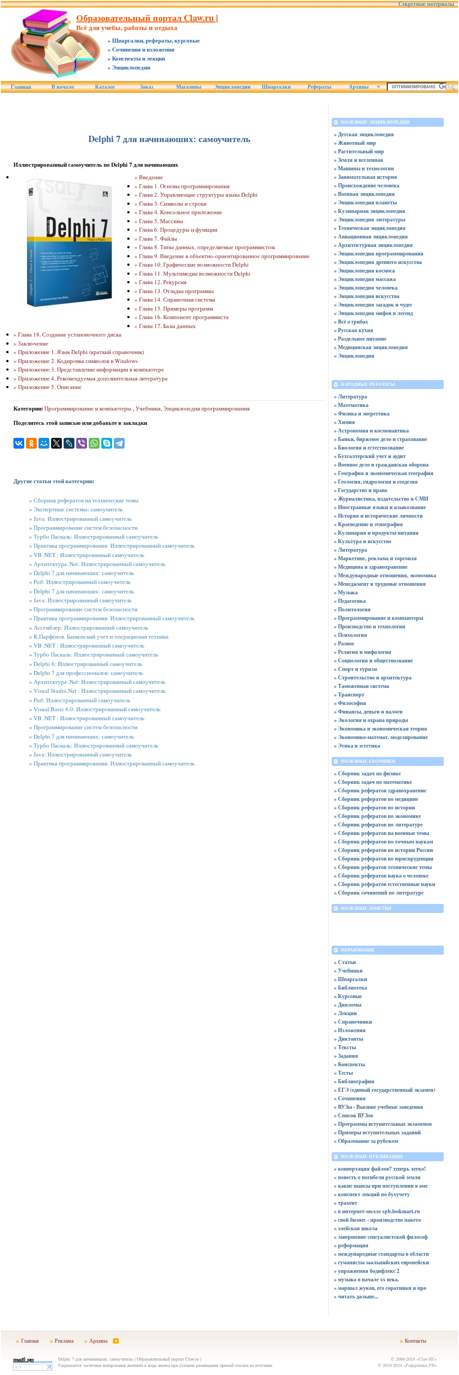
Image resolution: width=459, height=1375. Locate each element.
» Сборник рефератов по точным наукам (383, 841)
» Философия (350, 703)
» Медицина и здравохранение (370, 567)
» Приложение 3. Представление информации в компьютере (88, 369)
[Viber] (81, 443)
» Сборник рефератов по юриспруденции (383, 858)
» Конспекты (349, 1064)
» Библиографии (354, 1081)
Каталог (105, 87)
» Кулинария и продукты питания (376, 532)
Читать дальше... (358, 1296)
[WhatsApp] (94, 443)
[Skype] (106, 443)
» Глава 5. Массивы (158, 221)
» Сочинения (350, 1098)
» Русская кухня (353, 330)
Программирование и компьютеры (88, 408)
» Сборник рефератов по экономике (377, 816)
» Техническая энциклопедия (370, 228)
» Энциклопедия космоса (364, 270)
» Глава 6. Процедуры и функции (175, 229)
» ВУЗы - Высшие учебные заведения (378, 1107)
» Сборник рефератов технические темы (383, 867)
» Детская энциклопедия (364, 134)
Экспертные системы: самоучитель (78, 509)
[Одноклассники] (31, 443)
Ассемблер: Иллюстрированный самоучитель (91, 627)
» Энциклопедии (354, 355)
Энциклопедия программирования (206, 408)
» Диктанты (348, 1038)
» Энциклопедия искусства (366, 296)
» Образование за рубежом (366, 1141)
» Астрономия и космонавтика (371, 430)
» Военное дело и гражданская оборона (381, 464)
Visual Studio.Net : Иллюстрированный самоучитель (99, 691)
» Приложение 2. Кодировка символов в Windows (75, 361)
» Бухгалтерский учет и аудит (370, 456)
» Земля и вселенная (358, 160)
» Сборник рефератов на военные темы (381, 833)
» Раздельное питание (360, 338)
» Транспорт (349, 694)
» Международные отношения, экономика (385, 575)
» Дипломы (347, 1004)
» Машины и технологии (364, 168)
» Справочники (353, 1021)
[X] (56, 443)
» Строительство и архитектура (372, 677)
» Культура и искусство (362, 541)
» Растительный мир (359, 151)
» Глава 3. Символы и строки (170, 203)
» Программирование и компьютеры (378, 618)
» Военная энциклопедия (364, 194)
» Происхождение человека (366, 185)
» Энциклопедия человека (366, 287)
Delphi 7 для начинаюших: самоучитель (84, 573)
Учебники (147, 408)
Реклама (64, 1340)
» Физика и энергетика (362, 413)
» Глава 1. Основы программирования (182, 186)
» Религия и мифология (362, 652)
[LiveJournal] (69, 443)
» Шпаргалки (350, 979)
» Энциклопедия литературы (369, 219)
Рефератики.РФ (420, 1365)
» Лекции (345, 1013)
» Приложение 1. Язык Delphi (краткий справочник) (78, 352)
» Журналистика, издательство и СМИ (381, 498)
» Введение (148, 177)
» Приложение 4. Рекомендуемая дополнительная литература (90, 378)
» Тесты (343, 1073)
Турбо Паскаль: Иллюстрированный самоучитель (96, 536)
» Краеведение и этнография (368, 524)
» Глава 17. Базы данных (165, 326)
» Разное (344, 643)
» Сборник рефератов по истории (374, 807)
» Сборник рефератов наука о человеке (381, 875)
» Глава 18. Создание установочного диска (67, 334)
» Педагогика (350, 601)
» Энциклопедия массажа (365, 279)
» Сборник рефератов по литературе (378, 824)
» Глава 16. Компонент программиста (181, 317)
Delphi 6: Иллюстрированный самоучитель (88, 664)
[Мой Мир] (44, 443)
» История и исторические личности (378, 515)
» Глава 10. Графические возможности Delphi (191, 264)
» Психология (350, 635)
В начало (63, 87)
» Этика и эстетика (357, 745)
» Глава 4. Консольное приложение (178, 212)
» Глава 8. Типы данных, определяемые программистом (204, 247)
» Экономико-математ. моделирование (381, 737)
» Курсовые (348, 996)
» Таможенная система (361, 686)
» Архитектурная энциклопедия (373, 245)
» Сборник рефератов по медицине (376, 799)
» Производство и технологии (369, 626)
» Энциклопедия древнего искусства (378, 262)
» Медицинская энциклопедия (371, 347)
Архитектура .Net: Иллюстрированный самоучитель (99, 564)
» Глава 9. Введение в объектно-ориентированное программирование (222, 256)
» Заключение (30, 343)
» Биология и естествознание (369, 447)
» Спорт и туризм (355, 669)
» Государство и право (360, 490)
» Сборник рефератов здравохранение (380, 790)
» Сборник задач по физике (367, 773)
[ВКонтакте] (18, 443)
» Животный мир (355, 143)
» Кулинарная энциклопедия (369, 211)
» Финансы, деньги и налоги (368, 711)
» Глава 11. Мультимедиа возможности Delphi (192, 273)
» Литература (350, 396)
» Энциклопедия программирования (379, 253)
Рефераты (319, 87)
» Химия (344, 422)
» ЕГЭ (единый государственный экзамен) (384, 1090)
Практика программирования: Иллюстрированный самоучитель (114, 545)
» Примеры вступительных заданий (377, 1132)
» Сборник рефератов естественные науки (384, 884)
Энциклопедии (232, 87)
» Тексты (345, 1047)
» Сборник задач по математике (373, 782)
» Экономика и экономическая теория (380, 728)
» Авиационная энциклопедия (371, 236)
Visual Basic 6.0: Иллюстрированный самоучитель (97, 709)
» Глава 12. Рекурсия (160, 282)
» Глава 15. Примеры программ (173, 308)
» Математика (351, 405)
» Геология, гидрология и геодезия (376, 481)
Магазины (188, 87)
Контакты (415, 1340)
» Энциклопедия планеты (365, 202)
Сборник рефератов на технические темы (86, 500)
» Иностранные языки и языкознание (380, 507)
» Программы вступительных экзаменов (383, 1124)
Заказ (146, 87)
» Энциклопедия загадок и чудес (373, 304)
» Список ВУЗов (353, 1115)
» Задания (346, 1055)
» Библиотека (350, 987)
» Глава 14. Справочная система (174, 299)
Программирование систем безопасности (86, 527)
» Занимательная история (365, 177)
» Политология (352, 609)
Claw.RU (427, 1359)
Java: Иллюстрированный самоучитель (83, 519)
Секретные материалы (426, 4)
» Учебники (348, 970)
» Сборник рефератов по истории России (383, 850)
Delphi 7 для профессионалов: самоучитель (88, 673)
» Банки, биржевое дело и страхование (380, 439)
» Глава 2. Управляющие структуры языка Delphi (196, 194)
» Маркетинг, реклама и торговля (375, 558)
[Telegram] (119, 443)
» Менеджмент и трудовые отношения (380, 584)
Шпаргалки (276, 87)
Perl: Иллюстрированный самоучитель (82, 582)
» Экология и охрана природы (371, 720)
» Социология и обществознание (373, 660)
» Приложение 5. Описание (47, 387)
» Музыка (346, 592)
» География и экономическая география (383, 473)
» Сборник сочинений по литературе (379, 892)
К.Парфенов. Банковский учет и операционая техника (101, 636)
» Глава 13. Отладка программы (174, 291)
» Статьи (345, 962)
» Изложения (350, 1030)
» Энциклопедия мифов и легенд (373, 313)
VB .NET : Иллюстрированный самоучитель (89, 555)
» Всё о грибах (351, 321)
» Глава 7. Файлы (155, 238)
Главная (21, 87)
